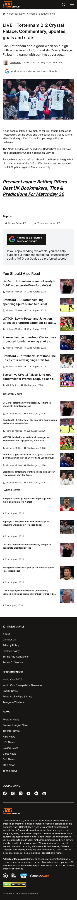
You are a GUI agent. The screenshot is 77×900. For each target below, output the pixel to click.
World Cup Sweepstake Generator (23, 685)
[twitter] (13, 793)
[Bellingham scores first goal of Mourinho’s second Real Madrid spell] (67, 573)
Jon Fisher (15, 62)
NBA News (9, 736)
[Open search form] (63, 4)
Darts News (9, 753)
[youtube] (28, 793)
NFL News (9, 742)
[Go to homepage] (12, 4)
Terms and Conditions (15, 656)
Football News (17, 13)
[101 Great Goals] (38, 811)
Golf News (9, 759)
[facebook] (5, 793)
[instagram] (20, 793)
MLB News (9, 764)
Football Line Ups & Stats (17, 696)
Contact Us (9, 639)
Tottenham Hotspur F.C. (49, 223)
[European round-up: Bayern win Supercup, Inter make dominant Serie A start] (67, 504)
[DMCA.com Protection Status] (14, 885)
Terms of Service (13, 662)
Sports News (10, 690)
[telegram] (36, 793)
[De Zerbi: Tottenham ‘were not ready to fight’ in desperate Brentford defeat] (67, 286)
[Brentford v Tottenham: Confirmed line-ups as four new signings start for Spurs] (67, 361)
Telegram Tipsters (13, 702)
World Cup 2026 (12, 679)
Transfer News (11, 730)
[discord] (44, 793)
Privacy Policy (11, 645)
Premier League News (42, 13)
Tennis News (10, 770)
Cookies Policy (11, 650)
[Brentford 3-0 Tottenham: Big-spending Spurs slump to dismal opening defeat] (67, 305)
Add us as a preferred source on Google (34, 71)
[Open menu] (72, 4)
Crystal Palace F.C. (17, 223)
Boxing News (10, 747)
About (6, 633)
